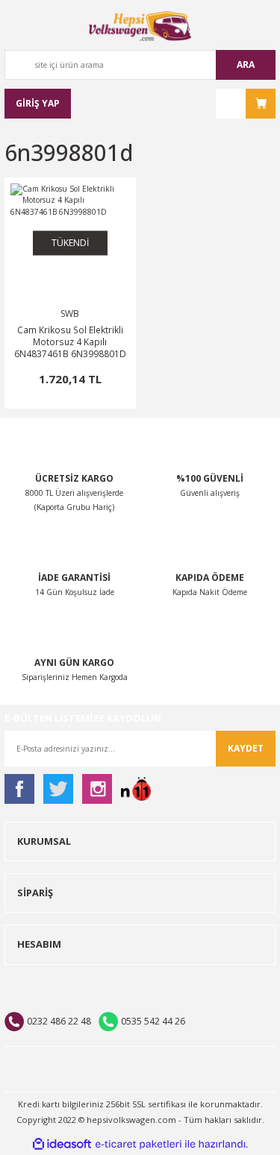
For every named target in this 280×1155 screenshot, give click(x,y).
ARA (246, 64)
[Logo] (140, 26)
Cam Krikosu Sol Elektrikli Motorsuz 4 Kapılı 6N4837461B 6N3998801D (70, 341)
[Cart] (246, 104)
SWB (69, 313)
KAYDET (246, 748)
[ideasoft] (62, 1144)
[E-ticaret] (138, 1144)
